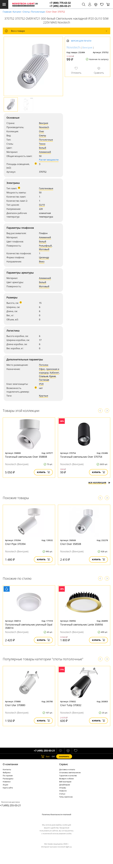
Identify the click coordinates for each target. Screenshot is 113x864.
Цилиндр (44, 257)
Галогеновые (46, 188)
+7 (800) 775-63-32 (60, 2)
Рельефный (45, 245)
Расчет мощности (49, 159)
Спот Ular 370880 (15, 705)
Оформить (64, 757)
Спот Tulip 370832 (70, 705)
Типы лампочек (66, 797)
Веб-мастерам (65, 781)
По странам (8, 775)
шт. (48, 756)
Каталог (17, 11)
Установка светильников (69, 772)
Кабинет (54, 372)
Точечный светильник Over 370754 (81, 456)
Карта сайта (8, 787)
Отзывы (62, 787)
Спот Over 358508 (70, 544)
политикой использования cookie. (57, 833)
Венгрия (43, 123)
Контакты (7, 769)
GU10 (42, 204)
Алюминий (45, 151)
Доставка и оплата (67, 769)
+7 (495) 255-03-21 (60, 6)
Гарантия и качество (68, 775)
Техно (42, 143)
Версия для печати (81, 41)
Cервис (63, 764)
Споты (26, 11)
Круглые (43, 395)
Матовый (44, 249)
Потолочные (38, 11)
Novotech (44, 127)
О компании (10, 764)
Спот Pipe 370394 (15, 544)
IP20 (41, 383)
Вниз (41, 261)
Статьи (62, 794)
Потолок (43, 364)
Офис (42, 369)
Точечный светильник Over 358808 (26, 456)
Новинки (6, 781)
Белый (42, 147)
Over (41, 131)
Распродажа (8, 778)
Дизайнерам (64, 784)
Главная (7, 11)
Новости (63, 790)
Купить (41, 472)
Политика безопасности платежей (56, 814)
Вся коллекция (97, 482)
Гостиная (44, 379)
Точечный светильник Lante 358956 (81, 624)
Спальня (43, 376)
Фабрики (6, 772)
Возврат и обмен (66, 778)
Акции (5, 784)
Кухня (52, 376)
